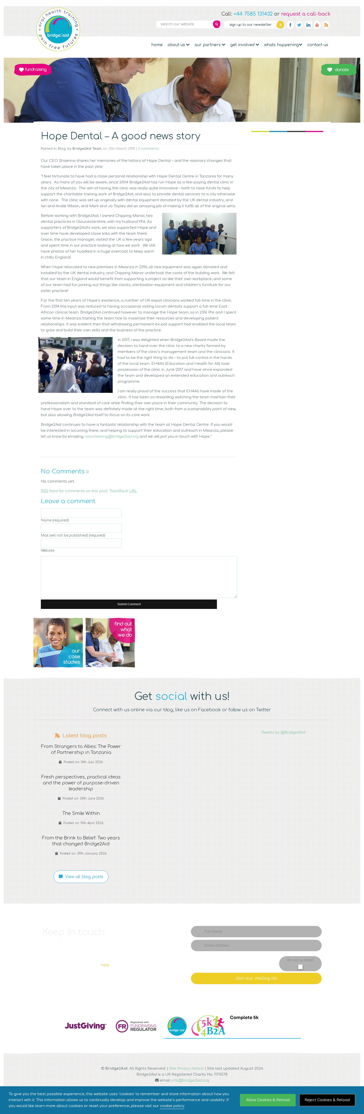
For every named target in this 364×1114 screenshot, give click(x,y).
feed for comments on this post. (74, 491)
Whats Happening (281, 45)
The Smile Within (81, 813)
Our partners (208, 45)
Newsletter (254, 24)
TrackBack (123, 491)
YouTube (317, 25)
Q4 (254, 642)
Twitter (299, 25)
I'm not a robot (300, 960)
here (105, 965)
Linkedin (308, 25)
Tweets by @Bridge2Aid (283, 732)
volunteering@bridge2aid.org (112, 436)
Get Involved (243, 45)
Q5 (306, 642)
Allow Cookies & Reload (268, 1100)
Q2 (110, 642)
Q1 (58, 642)
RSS (326, 25)
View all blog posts (83, 877)
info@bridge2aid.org (190, 1080)
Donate (339, 69)
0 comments (148, 148)
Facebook (290, 25)
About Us (177, 45)
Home (157, 45)
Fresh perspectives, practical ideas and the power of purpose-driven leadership (81, 782)
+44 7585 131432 (253, 14)
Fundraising (33, 69)
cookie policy (172, 1106)
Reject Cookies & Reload (327, 1100)
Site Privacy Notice (186, 1068)
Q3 (182, 642)
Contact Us (317, 45)
